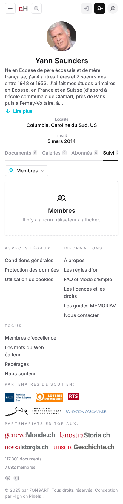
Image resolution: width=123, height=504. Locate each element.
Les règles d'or (81, 270)
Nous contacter (81, 315)
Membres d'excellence (30, 338)
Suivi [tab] (111, 153)
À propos (74, 260)
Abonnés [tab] (84, 153)
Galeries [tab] (54, 153)
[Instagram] (16, 478)
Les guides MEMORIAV (90, 306)
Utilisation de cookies (29, 279)
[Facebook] (8, 478)
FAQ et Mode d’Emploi (88, 279)
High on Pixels (27, 496)
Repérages (17, 364)
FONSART (39, 490)
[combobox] (26, 170)
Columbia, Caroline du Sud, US (62, 125)
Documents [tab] (20, 153)
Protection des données (32, 270)
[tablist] (62, 153)
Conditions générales (29, 260)
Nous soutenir (21, 374)
